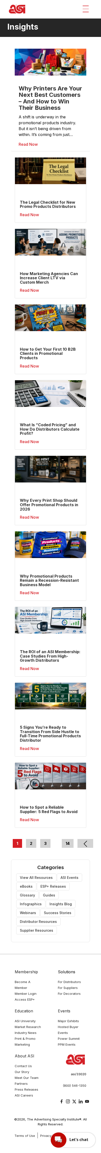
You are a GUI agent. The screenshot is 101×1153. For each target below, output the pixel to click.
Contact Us (23, 1066)
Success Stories (57, 913)
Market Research (28, 1027)
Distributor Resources (38, 921)
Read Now (28, 144)
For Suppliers (68, 988)
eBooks (26, 886)
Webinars (28, 913)
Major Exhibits (68, 1021)
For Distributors (69, 982)
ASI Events (69, 877)
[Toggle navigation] (86, 9)
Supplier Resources (36, 930)
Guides (49, 895)
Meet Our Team (26, 1078)
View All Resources (36, 877)
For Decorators (69, 994)
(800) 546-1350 (74, 1085)
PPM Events (67, 1044)
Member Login (26, 994)
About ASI (24, 1055)
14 (68, 843)
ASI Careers (24, 1095)
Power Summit (69, 1039)
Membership (26, 971)
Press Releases (26, 1089)
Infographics (31, 904)
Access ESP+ (25, 999)
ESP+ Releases (53, 886)
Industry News (26, 1033)
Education (24, 1010)
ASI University (25, 1021)
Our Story (22, 1072)
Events (64, 1010)
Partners (21, 1084)
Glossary (27, 895)
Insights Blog (61, 904)
